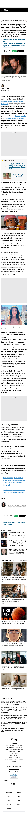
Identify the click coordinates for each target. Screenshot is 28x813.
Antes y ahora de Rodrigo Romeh (18, 175)
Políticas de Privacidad (14, 769)
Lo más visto (6, 530)
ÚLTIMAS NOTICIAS (7, 698)
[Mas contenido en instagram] (16, 784)
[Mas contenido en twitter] (14, 784)
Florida (2, 14)
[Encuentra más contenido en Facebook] (2, 51)
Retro (19, 800)
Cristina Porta (16, 522)
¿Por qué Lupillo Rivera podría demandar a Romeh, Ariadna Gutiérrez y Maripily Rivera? (17, 165)
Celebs (23, 522)
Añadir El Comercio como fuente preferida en (14, 20)
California (7, 14)
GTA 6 (21, 14)
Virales (9, 804)
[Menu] (2, 10)
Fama (9, 800)
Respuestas (9, 792)
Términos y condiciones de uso (14, 766)
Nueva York (16, 14)
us (9, 796)
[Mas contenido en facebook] (11, 784)
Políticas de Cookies (14, 771)
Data (19, 796)
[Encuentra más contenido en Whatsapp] (9, 51)
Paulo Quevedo (7, 522)
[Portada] (14, 741)
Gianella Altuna (5, 88)
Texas (11, 14)
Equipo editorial (14, 743)
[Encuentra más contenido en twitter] (6, 51)
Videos (19, 792)
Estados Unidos (8, 524)
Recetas (19, 804)
